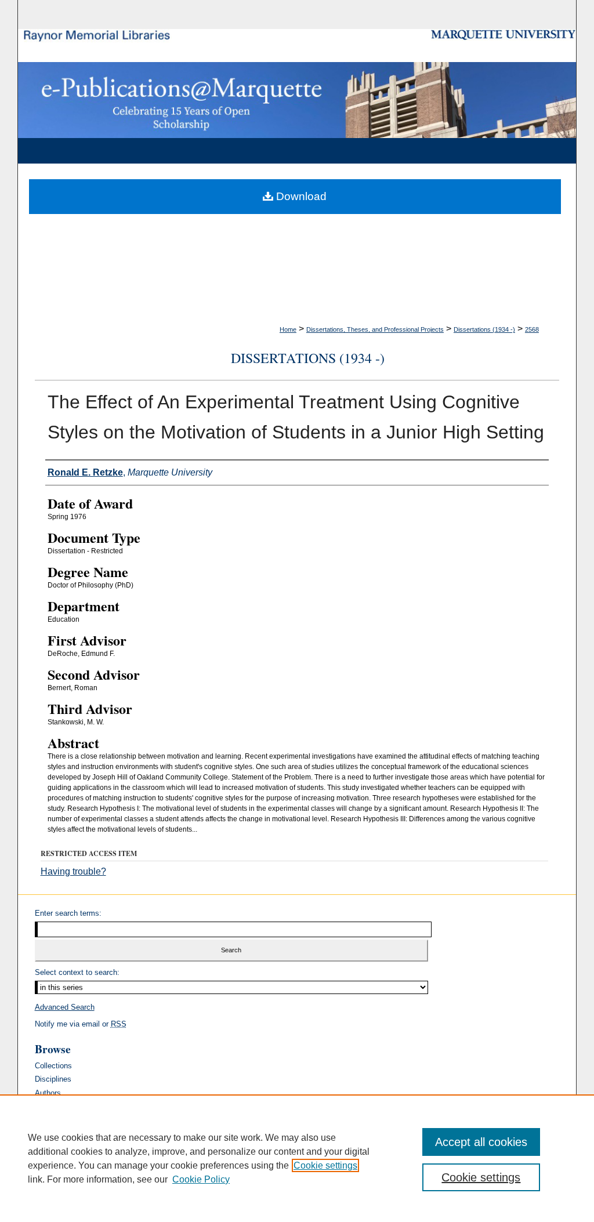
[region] (297, 1158)
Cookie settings (325, 1165)
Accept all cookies (481, 1142)
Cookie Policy (201, 1179)
